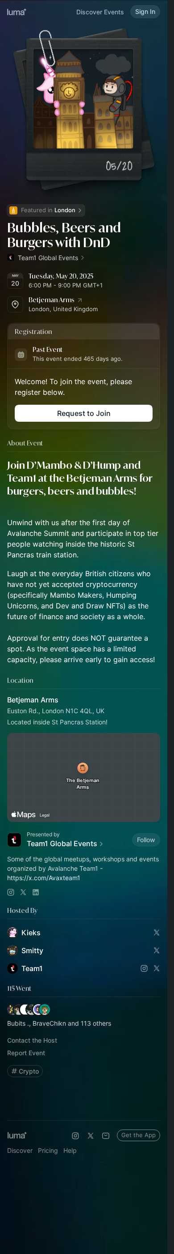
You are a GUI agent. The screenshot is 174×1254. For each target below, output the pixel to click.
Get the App (138, 1134)
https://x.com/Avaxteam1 (43, 878)
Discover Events (100, 12)
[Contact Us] (105, 1135)
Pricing (48, 1150)
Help (70, 1150)
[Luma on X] (90, 1135)
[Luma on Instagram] (75, 1135)
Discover (20, 1150)
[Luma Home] (17, 11)
